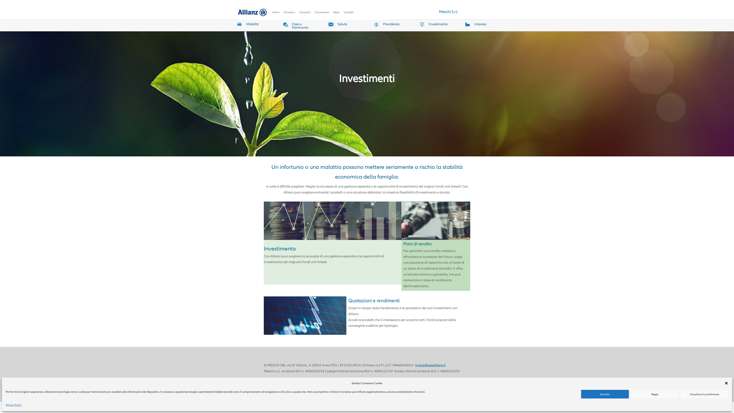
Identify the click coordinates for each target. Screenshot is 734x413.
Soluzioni (304, 12)
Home (275, 12)
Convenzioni (321, 12)
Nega (654, 394)
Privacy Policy (14, 405)
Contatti (348, 12)
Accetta (605, 394)
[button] (726, 383)
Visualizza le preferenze (704, 394)
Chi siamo (289, 12)
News (336, 12)
